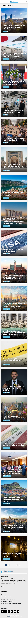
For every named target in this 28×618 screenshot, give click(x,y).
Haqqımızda (4, 591)
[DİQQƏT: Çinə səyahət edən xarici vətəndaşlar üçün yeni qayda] (14, 354)
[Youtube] (15, 611)
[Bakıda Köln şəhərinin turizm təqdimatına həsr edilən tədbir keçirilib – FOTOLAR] (14, 548)
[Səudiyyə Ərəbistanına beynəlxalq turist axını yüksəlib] (14, 409)
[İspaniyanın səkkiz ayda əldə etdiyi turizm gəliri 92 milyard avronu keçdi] (14, 520)
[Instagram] (5, 611)
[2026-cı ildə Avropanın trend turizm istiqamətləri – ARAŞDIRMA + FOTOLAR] (14, 270)
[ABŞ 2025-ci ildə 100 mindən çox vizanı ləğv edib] (14, 243)
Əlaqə (2, 589)
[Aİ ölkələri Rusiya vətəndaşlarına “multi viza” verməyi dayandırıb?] (14, 437)
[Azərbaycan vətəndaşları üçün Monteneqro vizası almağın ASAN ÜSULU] (14, 187)
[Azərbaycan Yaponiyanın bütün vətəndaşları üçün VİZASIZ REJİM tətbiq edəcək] (14, 76)
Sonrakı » (20, 565)
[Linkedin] (18, 611)
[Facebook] (2, 611)
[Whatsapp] (9, 611)
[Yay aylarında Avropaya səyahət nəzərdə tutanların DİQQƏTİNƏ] (14, 132)
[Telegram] (12, 611)
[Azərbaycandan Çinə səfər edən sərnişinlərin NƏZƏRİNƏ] (14, 104)
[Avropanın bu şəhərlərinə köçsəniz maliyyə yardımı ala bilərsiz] (14, 493)
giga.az (9, 616)
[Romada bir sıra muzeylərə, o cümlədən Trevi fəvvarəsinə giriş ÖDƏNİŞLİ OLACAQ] (14, 326)
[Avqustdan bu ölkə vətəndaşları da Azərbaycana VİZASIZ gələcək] (14, 20)
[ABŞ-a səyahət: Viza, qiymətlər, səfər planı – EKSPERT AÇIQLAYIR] (14, 382)
